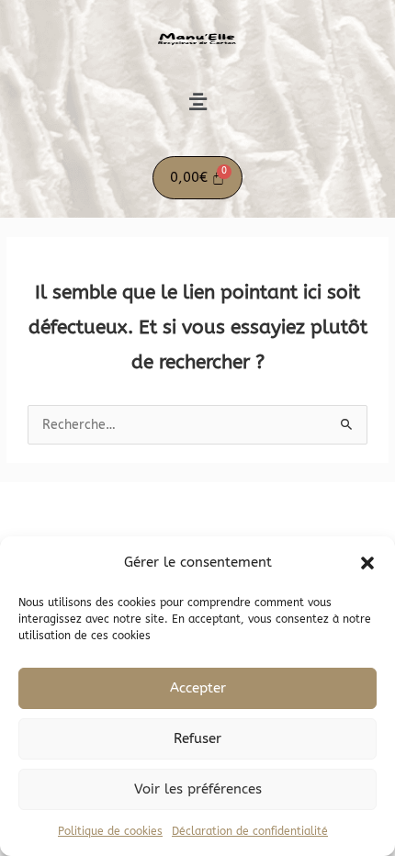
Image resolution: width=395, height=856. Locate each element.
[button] (367, 563)
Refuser (197, 738)
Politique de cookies (110, 831)
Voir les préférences (198, 789)
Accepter (198, 688)
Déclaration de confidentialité (250, 831)
